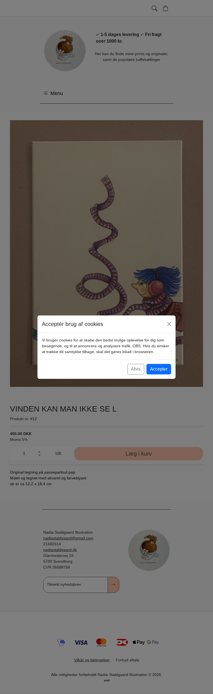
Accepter (159, 369)
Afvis (136, 369)
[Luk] (169, 324)
